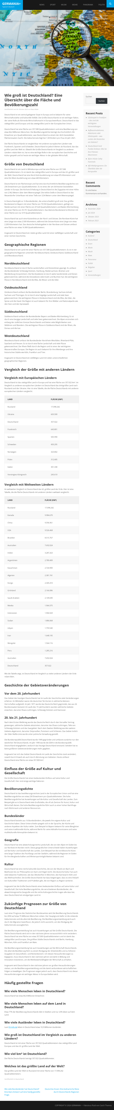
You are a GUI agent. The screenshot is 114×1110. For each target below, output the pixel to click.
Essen (90, 243)
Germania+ (11, 3)
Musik (64, 4)
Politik (102, 4)
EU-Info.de (13, 1027)
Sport (53, 4)
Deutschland (19, 1079)
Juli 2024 (91, 213)
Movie (75, 4)
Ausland (91, 236)
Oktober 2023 (93, 216)
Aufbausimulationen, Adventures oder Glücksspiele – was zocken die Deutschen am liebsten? (96, 136)
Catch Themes (106, 1105)
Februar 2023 (93, 220)
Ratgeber (91, 267)
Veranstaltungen (94, 275)
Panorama (88, 4)
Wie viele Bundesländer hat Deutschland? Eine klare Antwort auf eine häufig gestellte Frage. (22, 1092)
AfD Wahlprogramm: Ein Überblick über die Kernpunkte (97, 168)
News (41, 4)
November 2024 (94, 209)
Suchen (89, 96)
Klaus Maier (35, 109)
